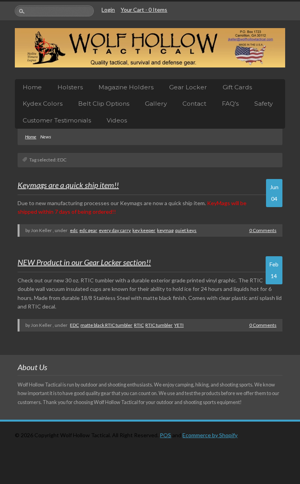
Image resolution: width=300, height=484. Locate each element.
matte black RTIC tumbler (106, 325)
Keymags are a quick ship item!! (68, 185)
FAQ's (230, 103)
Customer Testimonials (57, 120)
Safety (263, 103)
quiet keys (185, 230)
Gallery (156, 103)
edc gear (88, 230)
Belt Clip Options (103, 103)
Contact (194, 103)
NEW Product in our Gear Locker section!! (84, 262)
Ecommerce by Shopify (210, 435)
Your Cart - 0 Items (144, 9)
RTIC (139, 325)
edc (74, 230)
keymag (165, 230)
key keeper (143, 230)
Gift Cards (237, 87)
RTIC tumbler (159, 325)
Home (32, 87)
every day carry (115, 230)
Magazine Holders (126, 87)
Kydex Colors (42, 103)
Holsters (70, 87)
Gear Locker (188, 87)
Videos (117, 120)
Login (108, 9)
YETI (179, 325)
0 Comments (263, 230)
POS (165, 435)
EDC (74, 325)
